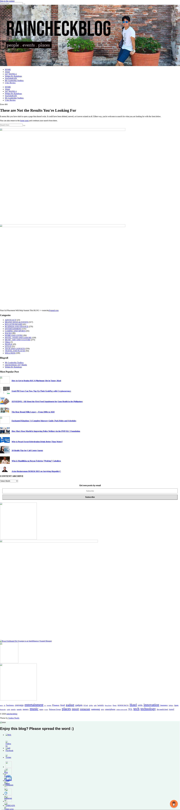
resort (75, 709)
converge (19, 705)
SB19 (102, 709)
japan (176, 705)
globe (91, 705)
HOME (8, 69)
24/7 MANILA (11, 74)
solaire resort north (121, 709)
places (66, 709)
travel (171, 709)
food (62, 705)
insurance (164, 705)
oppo (41, 709)
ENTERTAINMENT (13, 329)
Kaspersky (3, 709)
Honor (114, 705)
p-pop (46, 709)
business (10, 705)
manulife (19, 709)
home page (24, 121)
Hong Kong (108, 705)
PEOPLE (8, 344)
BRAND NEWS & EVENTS (16, 322)
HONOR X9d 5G (123, 705)
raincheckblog (11, 714)
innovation (151, 705)
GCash (86, 705)
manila (13, 709)
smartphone (110, 709)
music (34, 709)
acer (1, 705)
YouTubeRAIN (11, 78)
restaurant (85, 709)
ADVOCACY (10, 320)
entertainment (34, 705)
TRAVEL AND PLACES (15, 351)
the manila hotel (162, 709)
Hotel (133, 705)
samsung (95, 709)
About (7, 72)
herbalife (101, 705)
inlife (140, 705)
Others (7, 342)
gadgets (78, 705)
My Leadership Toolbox (14, 81)
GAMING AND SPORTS (15, 331)
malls (8, 709)
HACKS (8, 333)
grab (95, 705)
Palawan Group (55, 709)
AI (4, 705)
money (26, 709)
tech (136, 709)
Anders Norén (13, 718)
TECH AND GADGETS (15, 349)
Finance (55, 705)
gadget (70, 705)
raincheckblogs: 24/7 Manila (16, 365)
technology (148, 709)
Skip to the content (7, 1)
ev (45, 705)
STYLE (8, 346)
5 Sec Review (10, 83)
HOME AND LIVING (14, 335)
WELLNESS (10, 353)
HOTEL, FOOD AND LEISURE (18, 338)
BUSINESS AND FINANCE (16, 326)
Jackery (171, 705)
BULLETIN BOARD (13, 324)
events (49, 705)
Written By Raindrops (13, 76)
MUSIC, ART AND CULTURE (17, 340)
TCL (130, 709)
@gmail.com (54, 310)
